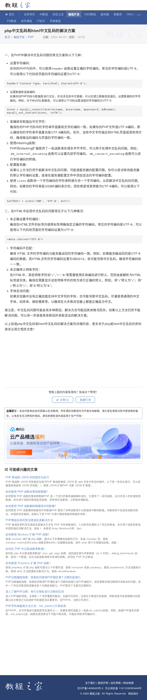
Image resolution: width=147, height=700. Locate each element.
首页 (11, 14)
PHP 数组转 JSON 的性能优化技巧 (27, 477)
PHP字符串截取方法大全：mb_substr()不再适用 (36, 606)
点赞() (64, 400)
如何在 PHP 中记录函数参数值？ (26, 549)
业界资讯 (29, 14)
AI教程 (44, 14)
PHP (31, 37)
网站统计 (133, 693)
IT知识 (41, 21)
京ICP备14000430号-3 (90, 688)
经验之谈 (58, 14)
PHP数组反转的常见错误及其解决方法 (29, 520)
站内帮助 (116, 683)
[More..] (138, 14)
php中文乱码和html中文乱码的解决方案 (40, 30)
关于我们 (90, 683)
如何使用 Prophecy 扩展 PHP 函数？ (29, 563)
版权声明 (103, 683)
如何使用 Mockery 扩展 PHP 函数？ (28, 534)
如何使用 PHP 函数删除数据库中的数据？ (31, 506)
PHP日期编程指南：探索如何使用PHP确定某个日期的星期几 (43, 577)
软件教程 (26, 21)
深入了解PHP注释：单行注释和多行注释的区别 (35, 591)
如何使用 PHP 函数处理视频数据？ (27, 491)
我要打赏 (85, 400)
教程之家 (19, 5)
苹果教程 (55, 21)
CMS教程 (90, 14)
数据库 (118, 14)
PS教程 (11, 21)
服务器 (105, 14)
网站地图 (128, 683)
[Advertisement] (73, 358)
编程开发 (73, 14)
